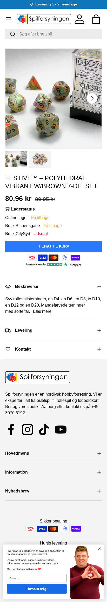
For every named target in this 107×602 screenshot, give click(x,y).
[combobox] (53, 34)
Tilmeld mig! (37, 588)
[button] (96, 19)
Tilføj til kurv (53, 246)
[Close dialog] (99, 549)
